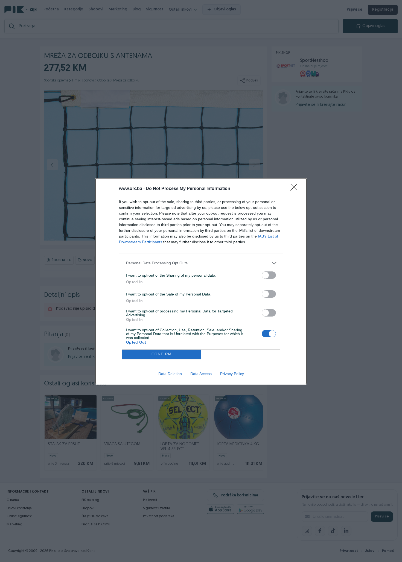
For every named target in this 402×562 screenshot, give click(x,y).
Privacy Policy (232, 373)
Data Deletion (170, 373)
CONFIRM (162, 354)
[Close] (295, 189)
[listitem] (201, 263)
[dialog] (201, 281)
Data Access (201, 373)
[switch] (269, 275)
